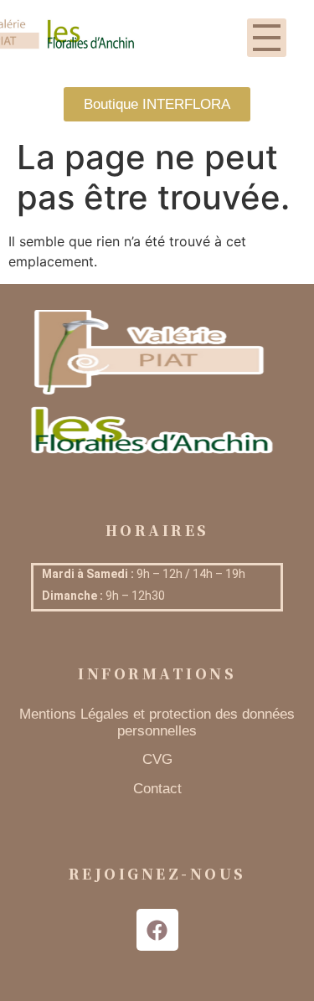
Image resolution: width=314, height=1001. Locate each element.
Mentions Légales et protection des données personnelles (157, 722)
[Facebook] (157, 930)
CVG (157, 759)
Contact (157, 789)
